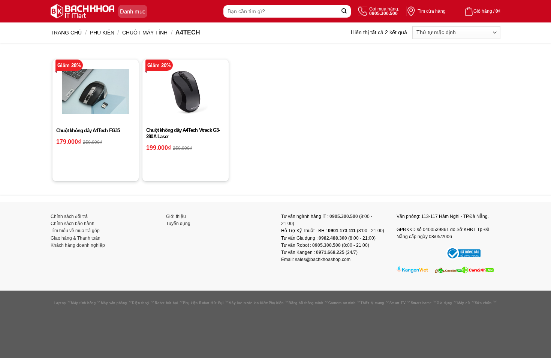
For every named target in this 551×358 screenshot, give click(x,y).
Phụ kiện (102, 33)
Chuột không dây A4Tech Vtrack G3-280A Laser (183, 133)
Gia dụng (444, 303)
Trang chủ (66, 33)
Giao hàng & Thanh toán (75, 238)
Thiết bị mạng (372, 303)
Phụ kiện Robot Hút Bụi (203, 303)
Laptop (60, 303)
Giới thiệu (176, 216)
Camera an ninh (341, 303)
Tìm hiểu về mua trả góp (75, 230)
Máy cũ (463, 303)
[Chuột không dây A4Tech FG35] (95, 91)
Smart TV (397, 303)
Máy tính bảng (83, 303)
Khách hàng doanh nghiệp (78, 245)
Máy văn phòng (114, 303)
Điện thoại (141, 303)
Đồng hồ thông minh (306, 303)
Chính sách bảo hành (72, 223)
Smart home (421, 303)
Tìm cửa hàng (432, 11)
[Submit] (344, 11)
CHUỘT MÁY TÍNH (145, 33)
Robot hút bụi (166, 303)
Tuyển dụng (178, 223)
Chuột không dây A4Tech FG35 (88, 130)
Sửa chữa (483, 303)
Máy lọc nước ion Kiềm (249, 303)
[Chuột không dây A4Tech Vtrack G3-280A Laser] (185, 91)
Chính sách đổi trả (69, 216)
